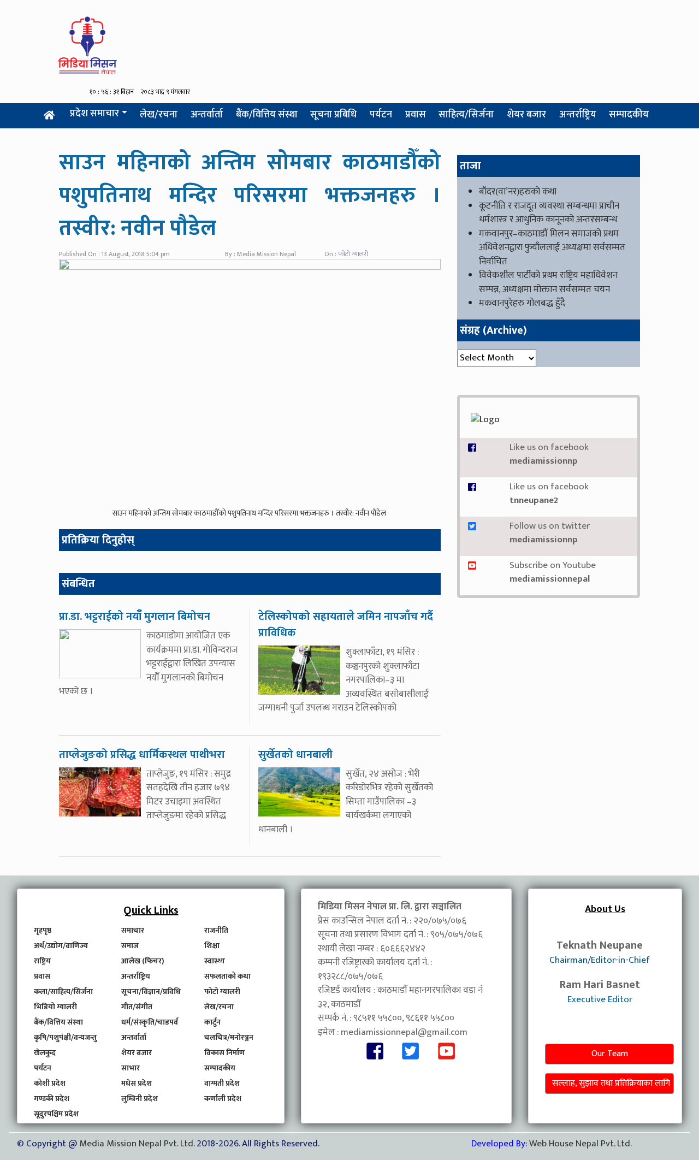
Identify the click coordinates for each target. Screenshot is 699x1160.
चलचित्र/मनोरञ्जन (228, 1037)
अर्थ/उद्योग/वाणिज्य (61, 945)
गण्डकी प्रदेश (51, 1098)
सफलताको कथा (227, 976)
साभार (130, 1068)
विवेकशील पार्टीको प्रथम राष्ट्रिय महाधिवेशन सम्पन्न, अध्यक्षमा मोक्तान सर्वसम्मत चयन (548, 282)
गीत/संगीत (136, 1007)
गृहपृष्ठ (42, 930)
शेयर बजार (526, 114)
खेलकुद (45, 1052)
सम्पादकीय (629, 114)
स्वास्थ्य (214, 961)
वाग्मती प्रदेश (222, 1083)
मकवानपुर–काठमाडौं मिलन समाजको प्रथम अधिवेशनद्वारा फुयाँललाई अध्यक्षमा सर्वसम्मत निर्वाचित (552, 247)
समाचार (132, 930)
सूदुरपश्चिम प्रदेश (56, 1114)
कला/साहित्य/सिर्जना (63, 991)
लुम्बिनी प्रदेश (139, 1098)
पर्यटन (381, 114)
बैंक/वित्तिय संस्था (267, 114)
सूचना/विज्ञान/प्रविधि (151, 991)
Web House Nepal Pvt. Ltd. (580, 1143)
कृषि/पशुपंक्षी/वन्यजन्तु (65, 1037)
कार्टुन (212, 1022)
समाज (130, 945)
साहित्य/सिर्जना (466, 114)
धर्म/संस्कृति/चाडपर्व (149, 1022)
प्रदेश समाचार (94, 113)
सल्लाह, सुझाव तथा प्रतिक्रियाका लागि (611, 1083)
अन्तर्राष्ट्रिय (577, 114)
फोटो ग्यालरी (222, 991)
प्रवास (415, 114)
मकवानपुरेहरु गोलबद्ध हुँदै (522, 303)
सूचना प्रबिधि (333, 114)
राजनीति (216, 930)
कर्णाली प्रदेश (222, 1098)
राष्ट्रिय (42, 961)
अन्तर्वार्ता (207, 114)
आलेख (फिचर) (142, 961)
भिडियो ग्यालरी (55, 1007)
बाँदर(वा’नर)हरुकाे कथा (517, 191)
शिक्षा (212, 945)
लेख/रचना (158, 114)
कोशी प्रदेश (50, 1083)
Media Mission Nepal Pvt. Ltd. (138, 1143)
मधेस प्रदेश (136, 1083)
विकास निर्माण (224, 1052)
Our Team (609, 1053)
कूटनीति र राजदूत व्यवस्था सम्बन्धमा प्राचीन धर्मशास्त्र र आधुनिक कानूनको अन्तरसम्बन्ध (549, 213)
